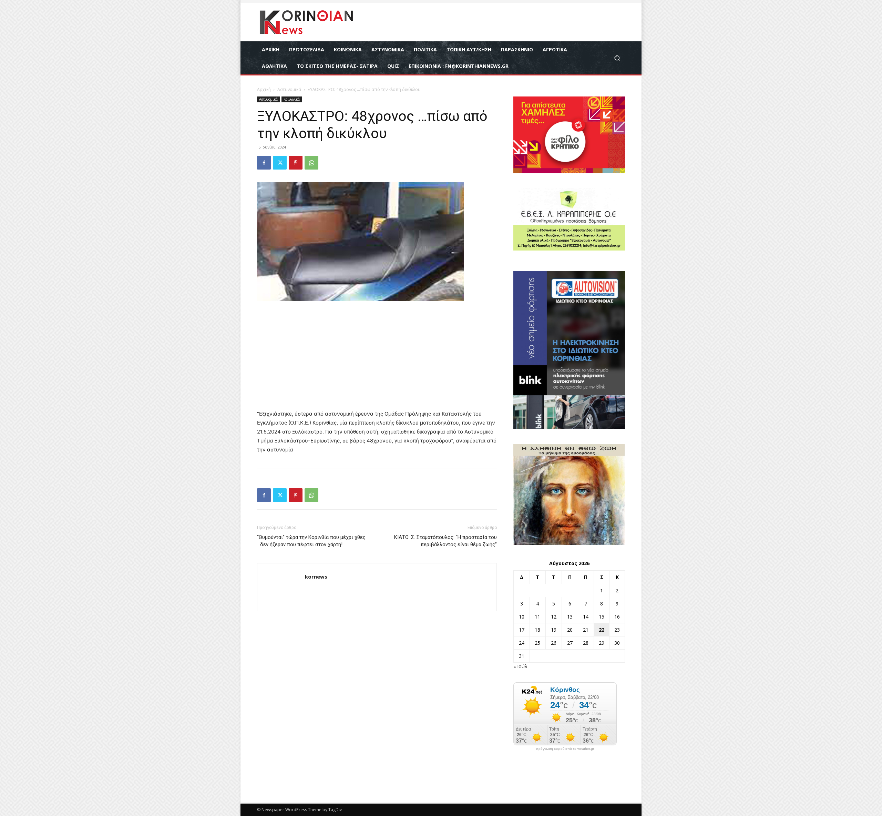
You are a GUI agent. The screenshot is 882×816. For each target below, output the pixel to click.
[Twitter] (280, 163)
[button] (617, 58)
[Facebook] (264, 163)
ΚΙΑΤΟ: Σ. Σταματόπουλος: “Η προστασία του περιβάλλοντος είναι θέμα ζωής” (445, 541)
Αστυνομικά (289, 89)
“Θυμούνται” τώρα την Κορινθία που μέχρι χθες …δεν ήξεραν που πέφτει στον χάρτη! (311, 541)
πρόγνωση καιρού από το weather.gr (565, 749)
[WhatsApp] (311, 163)
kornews (316, 576)
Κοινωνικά (292, 99)
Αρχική (264, 89)
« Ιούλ (520, 666)
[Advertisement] (377, 358)
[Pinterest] (295, 163)
